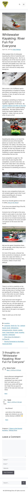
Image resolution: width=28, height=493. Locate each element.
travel (16, 332)
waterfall (5, 334)
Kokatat (15, 330)
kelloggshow (14, 328)
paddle (20, 330)
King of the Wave (13, 202)
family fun (14, 325)
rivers (4, 332)
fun (18, 325)
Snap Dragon (10, 332)
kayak (8, 328)
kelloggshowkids (7, 330)
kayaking (7, 323)
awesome (7, 325)
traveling (21, 332)
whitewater (11, 334)
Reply (6, 393)
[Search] (24, 483)
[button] (20, 4)
